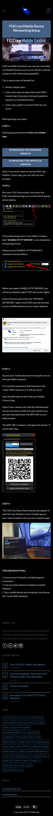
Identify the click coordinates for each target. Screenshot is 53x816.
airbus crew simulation (20, 727)
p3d (11, 756)
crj (38, 732)
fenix (38, 737)
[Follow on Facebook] (5, 645)
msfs (5, 756)
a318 (40, 718)
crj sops (19, 737)
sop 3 (29, 765)
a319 (5, 723)
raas (16, 765)
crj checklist (8, 737)
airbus (5, 727)
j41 (29, 746)
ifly (24, 746)
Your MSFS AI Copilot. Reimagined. (27, 664)
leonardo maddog (41, 746)
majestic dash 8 (9, 751)
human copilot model (11, 746)
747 (21, 718)
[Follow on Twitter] (15, 645)
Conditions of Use (11, 788)
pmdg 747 (7, 760)
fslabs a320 (25, 742)
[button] (4, 10)
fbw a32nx (29, 737)
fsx (34, 742)
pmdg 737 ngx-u (41, 756)
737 (5, 718)
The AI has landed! (19, 686)
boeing (31, 732)
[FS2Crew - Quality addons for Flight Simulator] (26, 11)
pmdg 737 (27, 756)
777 (27, 718)
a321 (20, 723)
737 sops (13, 718)
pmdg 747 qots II (21, 760)
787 (34, 718)
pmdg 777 (36, 760)
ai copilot (40, 723)
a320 (12, 723)
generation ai (43, 742)
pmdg (18, 756)
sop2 (22, 765)
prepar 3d (7, 765)
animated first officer (12, 732)
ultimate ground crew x (13, 770)
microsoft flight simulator (37, 751)
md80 (21, 751)
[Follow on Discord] (20, 645)
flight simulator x (10, 742)
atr (24, 732)
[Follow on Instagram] (10, 645)
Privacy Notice (9, 794)
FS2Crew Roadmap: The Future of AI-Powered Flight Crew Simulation (29, 675)
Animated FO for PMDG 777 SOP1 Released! (27, 696)
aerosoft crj (29, 723)
